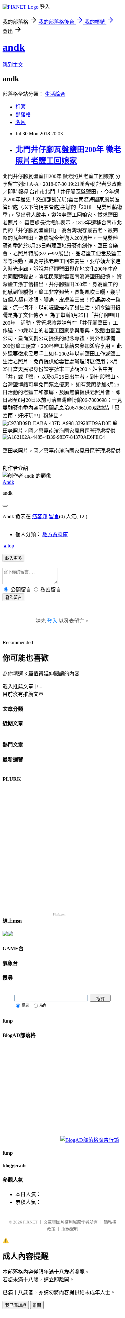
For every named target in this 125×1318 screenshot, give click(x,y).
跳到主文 (13, 65)
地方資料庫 (55, 534)
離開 (37, 1305)
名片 (20, 122)
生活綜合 (55, 94)
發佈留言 (13, 597)
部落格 (23, 114)
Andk (8, 482)
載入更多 (13, 558)
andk (14, 47)
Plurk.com (59, 914)
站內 (42, 1005)
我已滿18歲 (15, 1305)
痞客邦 (39, 516)
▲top (8, 545)
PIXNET (30, 1222)
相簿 (20, 107)
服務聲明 (70, 1228)
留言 (54, 516)
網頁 (25, 1005)
